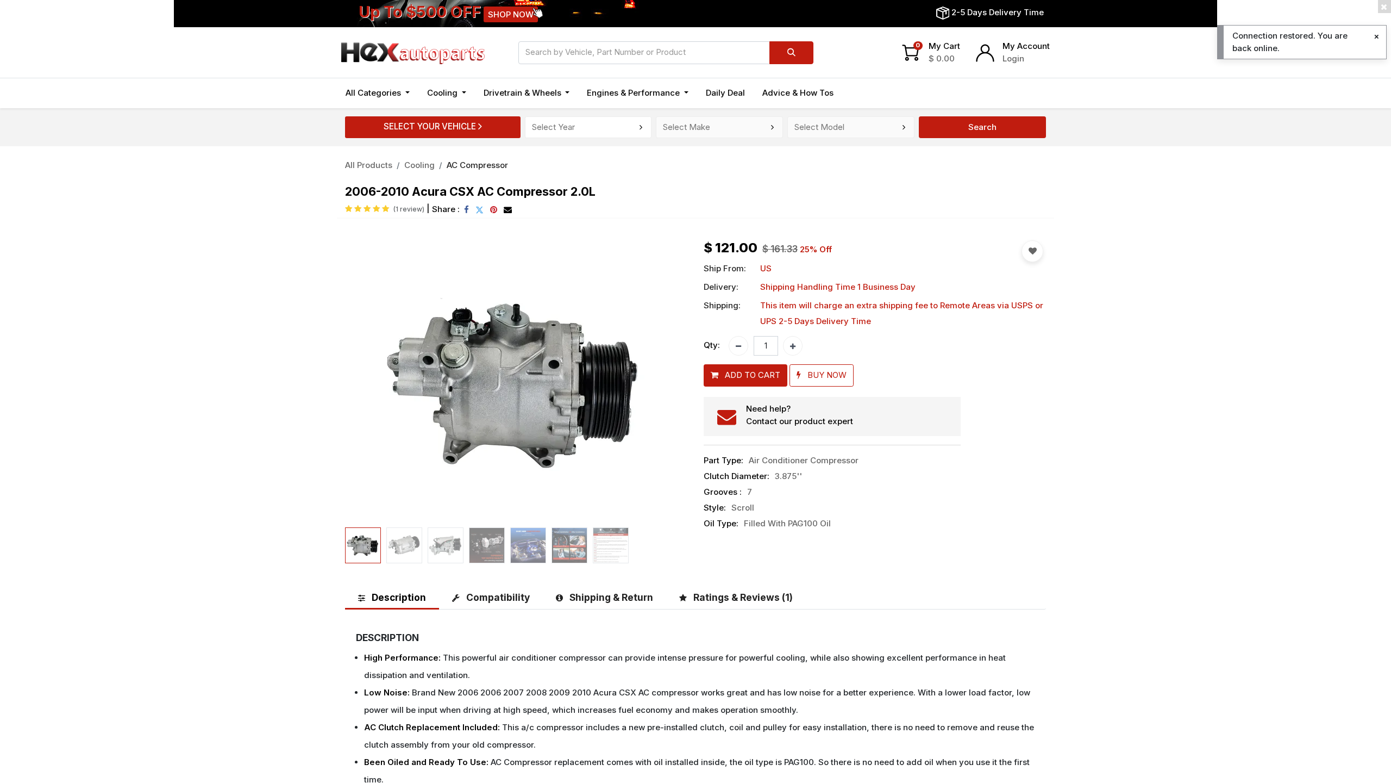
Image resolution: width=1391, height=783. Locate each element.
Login (1013, 58)
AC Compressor (477, 165)
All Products (368, 165)
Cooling (419, 165)
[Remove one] (738, 346)
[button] (371, 382)
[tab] (392, 597)
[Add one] (793, 346)
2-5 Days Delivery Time (997, 12)
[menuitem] (725, 93)
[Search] (791, 52)
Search (982, 127)
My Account (1026, 46)
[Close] (1376, 37)
